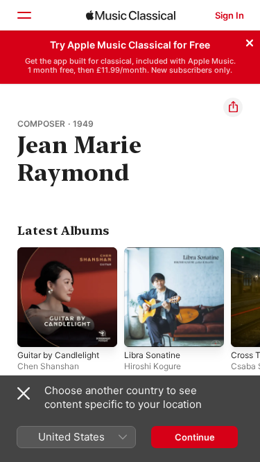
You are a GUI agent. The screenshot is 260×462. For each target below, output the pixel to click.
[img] (130, 15)
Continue (195, 437)
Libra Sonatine (152, 355)
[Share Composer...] (233, 107)
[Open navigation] (23, 15)
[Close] (249, 40)
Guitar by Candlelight (58, 355)
